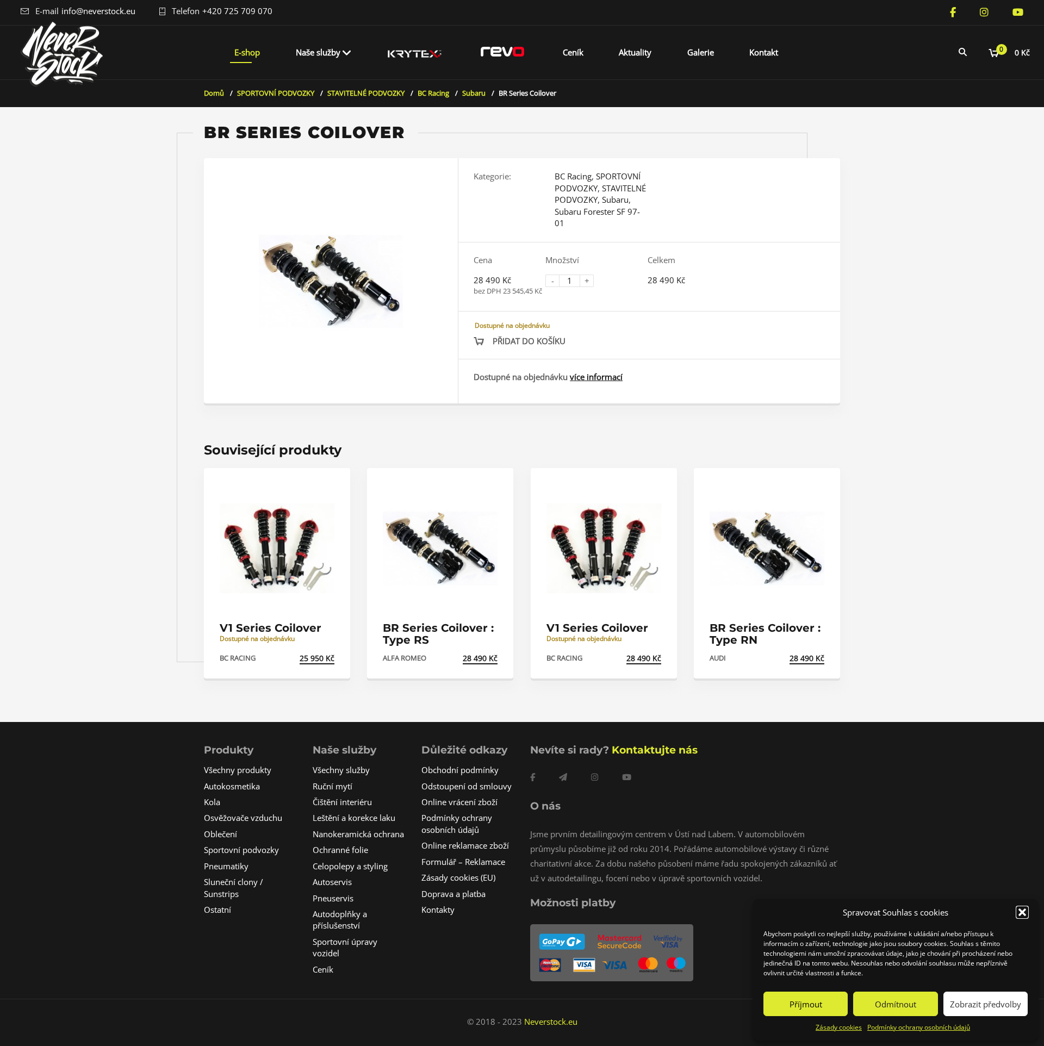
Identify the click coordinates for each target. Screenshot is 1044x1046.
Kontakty (438, 909)
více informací (596, 376)
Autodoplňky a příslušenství (340, 919)
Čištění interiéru (342, 801)
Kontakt (763, 52)
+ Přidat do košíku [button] (296, 658)
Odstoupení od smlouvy (466, 786)
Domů (214, 93)
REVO (502, 52)
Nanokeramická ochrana (358, 834)
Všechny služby (341, 769)
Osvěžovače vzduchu (243, 817)
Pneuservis (333, 898)
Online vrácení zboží (459, 801)
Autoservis (332, 881)
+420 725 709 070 (237, 10)
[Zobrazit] (330, 486)
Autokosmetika (232, 786)
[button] (1022, 912)
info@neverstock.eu (98, 10)
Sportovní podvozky (241, 849)
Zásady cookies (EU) (458, 877)
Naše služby (318, 52)
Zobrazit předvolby (985, 1004)
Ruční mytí (332, 786)
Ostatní (217, 909)
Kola (212, 801)
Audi (718, 658)
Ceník (573, 52)
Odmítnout (895, 1004)
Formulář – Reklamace (463, 861)
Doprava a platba (453, 893)
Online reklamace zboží (465, 845)
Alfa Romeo (404, 658)
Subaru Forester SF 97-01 (597, 217)
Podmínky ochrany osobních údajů (918, 1027)
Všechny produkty (237, 769)
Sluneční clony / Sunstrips (233, 887)
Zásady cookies (839, 1027)
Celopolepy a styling (350, 866)
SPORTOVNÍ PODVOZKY (275, 93)
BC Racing (433, 93)
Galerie (700, 52)
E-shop (247, 52)
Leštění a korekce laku (354, 817)
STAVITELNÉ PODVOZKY (366, 93)
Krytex (415, 52)
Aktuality (635, 52)
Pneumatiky (226, 866)
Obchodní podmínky (460, 769)
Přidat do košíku (529, 340)
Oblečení (220, 834)
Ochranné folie (340, 849)
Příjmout (806, 1004)
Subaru (474, 93)
